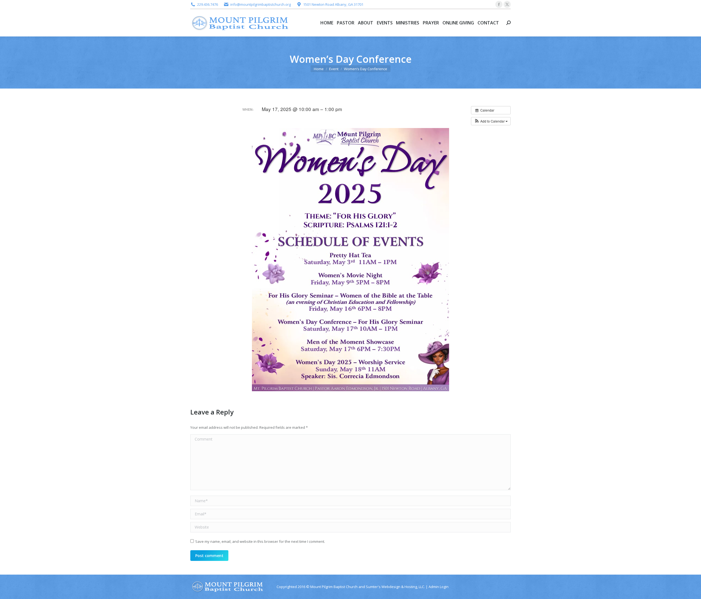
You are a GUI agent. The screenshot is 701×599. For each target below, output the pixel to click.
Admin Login (439, 586)
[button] (490, 121)
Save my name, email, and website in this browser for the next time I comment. (260, 541)
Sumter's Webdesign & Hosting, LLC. (395, 586)
